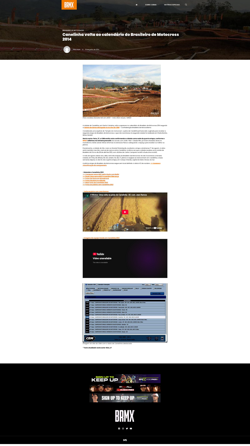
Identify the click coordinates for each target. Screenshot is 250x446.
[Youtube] (131, 429)
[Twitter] (127, 429)
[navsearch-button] (186, 5)
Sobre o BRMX (150, 5)
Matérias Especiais (172, 5)
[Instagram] (123, 429)
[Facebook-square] (119, 429)
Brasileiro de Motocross (73, 30)
